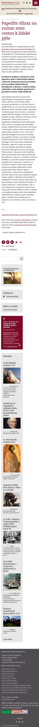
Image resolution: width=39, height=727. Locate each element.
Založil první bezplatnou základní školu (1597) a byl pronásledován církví (10, 409)
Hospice (24, 703)
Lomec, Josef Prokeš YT (11, 705)
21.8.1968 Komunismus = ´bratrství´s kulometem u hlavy (10, 566)
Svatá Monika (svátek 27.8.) (9, 364)
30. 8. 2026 (6, 309)
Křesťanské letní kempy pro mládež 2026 (11, 269)
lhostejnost (13, 249)
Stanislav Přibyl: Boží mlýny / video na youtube (11, 487)
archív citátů (28, 14)
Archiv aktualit (7, 639)
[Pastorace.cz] (11, 3)
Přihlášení (8, 293)
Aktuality (7, 356)
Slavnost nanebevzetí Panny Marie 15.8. (11, 611)
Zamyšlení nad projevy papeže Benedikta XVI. (18, 49)
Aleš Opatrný (14, 19)
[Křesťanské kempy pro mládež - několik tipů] (12, 278)
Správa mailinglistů (12, 296)
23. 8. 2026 (14, 309)
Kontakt (19, 718)
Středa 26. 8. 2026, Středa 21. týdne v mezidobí (9, 325)
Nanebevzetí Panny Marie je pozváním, (21, 8)
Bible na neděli (10, 306)
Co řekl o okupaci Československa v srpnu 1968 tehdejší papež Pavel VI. (11, 524)
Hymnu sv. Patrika (12, 697)
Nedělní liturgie (12, 346)
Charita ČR (17, 703)
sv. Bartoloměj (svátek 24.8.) (9, 440)
